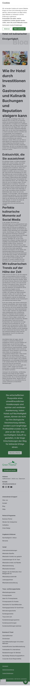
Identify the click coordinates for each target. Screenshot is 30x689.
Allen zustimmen (19, 29)
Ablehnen (7, 29)
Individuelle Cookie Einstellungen (12, 25)
